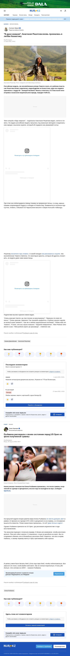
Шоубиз (6, 15)
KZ (61, 10)
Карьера (15, 15)
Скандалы (37, 15)
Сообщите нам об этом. (30, 333)
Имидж (30, 15)
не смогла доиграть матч (55, 519)
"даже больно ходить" (55, 523)
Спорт (5, 424)
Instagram (59, 414)
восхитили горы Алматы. (20, 254)
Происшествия (45, 15)
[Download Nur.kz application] (35, 4)
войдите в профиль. (55, 371)
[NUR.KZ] (35, 10)
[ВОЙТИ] (65, 10)
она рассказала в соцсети (51, 254)
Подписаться (59, 573)
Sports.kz (7, 491)
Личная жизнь (23, 15)
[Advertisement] (35, 106)
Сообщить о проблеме (44, 646)
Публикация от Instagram (27, 177)
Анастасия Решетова (24, 341)
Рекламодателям (60, 646)
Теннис (11, 424)
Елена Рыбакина (9, 590)
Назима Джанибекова (11, 341)
